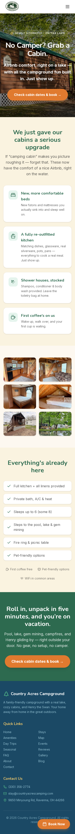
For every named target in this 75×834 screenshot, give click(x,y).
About (7, 761)
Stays (42, 732)
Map (41, 738)
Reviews (44, 749)
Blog (41, 761)
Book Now (56, 824)
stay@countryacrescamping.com (30, 793)
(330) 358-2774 (19, 787)
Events (43, 743)
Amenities (9, 738)
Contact (8, 767)
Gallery (43, 755)
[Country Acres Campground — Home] (12, 6)
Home (7, 732)
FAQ (6, 755)
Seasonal (9, 749)
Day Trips (9, 743)
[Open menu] (67, 6)
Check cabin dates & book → (37, 95)
